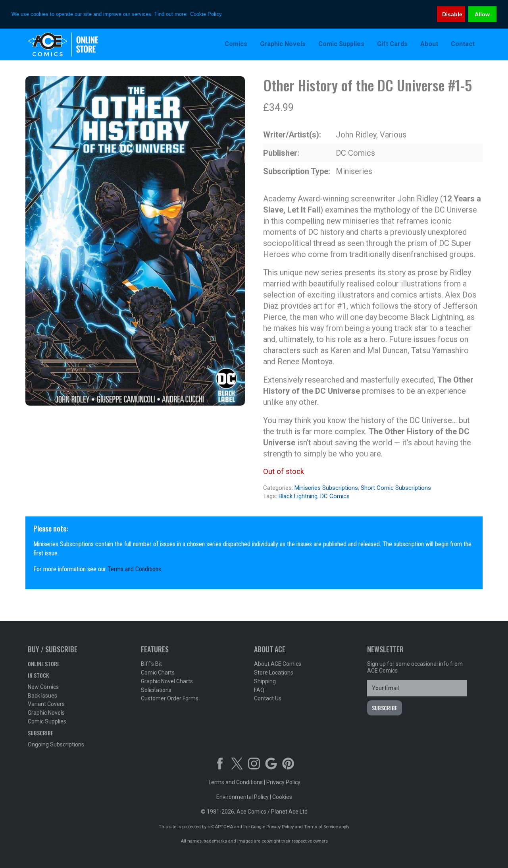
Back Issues (42, 695)
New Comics (43, 687)
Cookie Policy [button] (206, 14)
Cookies (282, 797)
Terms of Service (321, 826)
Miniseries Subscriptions (326, 487)
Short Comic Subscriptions (396, 487)
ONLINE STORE (44, 663)
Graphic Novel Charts (167, 681)
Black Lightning (298, 496)
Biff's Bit (151, 664)
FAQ (259, 690)
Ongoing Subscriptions (56, 744)
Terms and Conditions (134, 569)
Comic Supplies (47, 721)
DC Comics (335, 496)
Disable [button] (452, 14)
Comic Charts (158, 672)
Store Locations (273, 672)
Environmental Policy (242, 797)
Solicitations (156, 690)
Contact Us (267, 698)
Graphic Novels (46, 712)
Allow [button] (482, 14)
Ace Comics (79, 44)
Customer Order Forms (169, 698)
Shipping (265, 681)
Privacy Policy (283, 782)
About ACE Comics (277, 664)
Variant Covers (46, 704)
